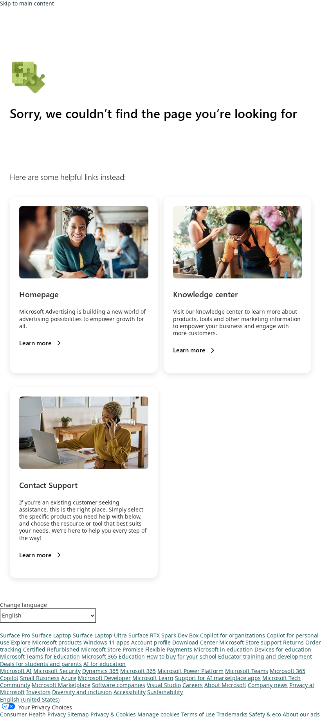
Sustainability (165, 692)
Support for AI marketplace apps (218, 678)
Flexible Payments (168, 649)
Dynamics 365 (100, 671)
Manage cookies (158, 714)
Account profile (151, 642)
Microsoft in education (223, 649)
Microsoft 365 (138, 671)
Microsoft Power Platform (190, 671)
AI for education (104, 664)
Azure (68, 678)
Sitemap (78, 714)
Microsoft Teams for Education (40, 656)
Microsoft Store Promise (112, 649)
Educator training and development (265, 656)
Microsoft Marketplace (61, 685)
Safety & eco (265, 714)
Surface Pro (15, 635)
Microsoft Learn (152, 678)
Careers (192, 685)
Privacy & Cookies (113, 714)
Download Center (195, 642)
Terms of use (198, 714)
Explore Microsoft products (46, 642)
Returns (293, 642)
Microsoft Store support (250, 642)
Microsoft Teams (246, 671)
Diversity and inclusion (82, 692)
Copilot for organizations (232, 635)
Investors (38, 692)
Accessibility (130, 692)
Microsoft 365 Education (113, 656)
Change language (23, 605)
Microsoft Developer (104, 678)
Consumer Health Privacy (33, 714)
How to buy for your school (181, 656)
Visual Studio (164, 685)
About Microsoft (225, 685)
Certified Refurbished (51, 649)
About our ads (301, 714)
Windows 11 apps (106, 642)
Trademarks (231, 714)
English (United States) (30, 699)
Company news (268, 685)
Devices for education (282, 649)
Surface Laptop (51, 635)
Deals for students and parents (41, 664)
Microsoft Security (57, 671)
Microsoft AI (16, 671)
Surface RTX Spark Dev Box (163, 635)
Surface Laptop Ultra (100, 635)
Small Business (40, 678)
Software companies (118, 685)
